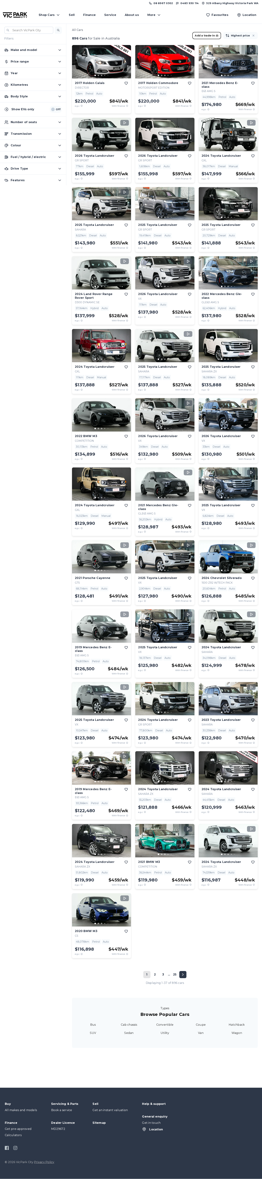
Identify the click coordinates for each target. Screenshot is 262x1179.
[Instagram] (15, 1148)
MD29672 (58, 1129)
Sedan (128, 1033)
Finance (89, 15)
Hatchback (237, 1024)
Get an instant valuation (110, 1110)
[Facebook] (7, 1148)
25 (175, 974)
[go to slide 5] (108, 75)
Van (201, 1033)
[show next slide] (125, 65)
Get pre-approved (18, 1129)
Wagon (237, 1033)
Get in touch (151, 1122)
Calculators (13, 1135)
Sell (72, 15)
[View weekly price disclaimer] (127, 106)
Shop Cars (47, 15)
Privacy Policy (44, 1162)
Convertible (165, 1024)
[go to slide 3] (101, 75)
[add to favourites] (126, 83)
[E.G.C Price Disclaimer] (82, 106)
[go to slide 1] (95, 75)
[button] (58, 30)
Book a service (61, 1110)
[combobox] (28, 30)
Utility (165, 1033)
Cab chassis (129, 1024)
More (151, 15)
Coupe (201, 1024)
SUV (93, 1033)
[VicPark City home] (15, 15)
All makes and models (21, 1110)
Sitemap (99, 1122)
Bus (93, 1024)
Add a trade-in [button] (205, 35)
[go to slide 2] (98, 75)
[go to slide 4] (105, 75)
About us (132, 15)
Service (110, 15)
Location (156, 1129)
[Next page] (182, 974)
